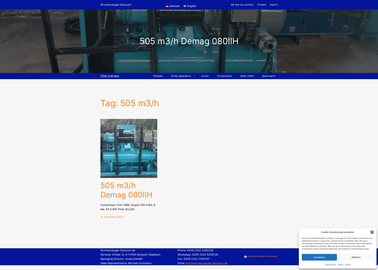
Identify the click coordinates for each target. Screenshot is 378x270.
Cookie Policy (330, 264)
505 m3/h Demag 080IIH (126, 190)
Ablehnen (356, 257)
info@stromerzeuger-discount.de (206, 263)
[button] (372, 232)
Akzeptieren (319, 257)
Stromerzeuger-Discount (115, 4)
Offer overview (109, 75)
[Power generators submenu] (194, 76)
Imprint (340, 264)
